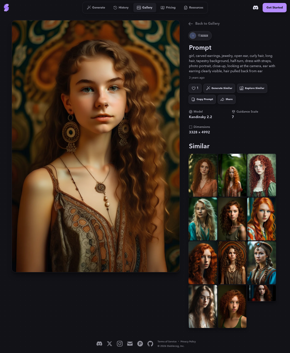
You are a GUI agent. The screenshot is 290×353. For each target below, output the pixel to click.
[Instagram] (120, 344)
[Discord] (255, 7)
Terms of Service (167, 341)
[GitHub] (150, 344)
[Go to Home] (6, 7)
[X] (109, 344)
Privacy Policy (188, 341)
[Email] (130, 344)
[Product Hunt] (140, 344)
